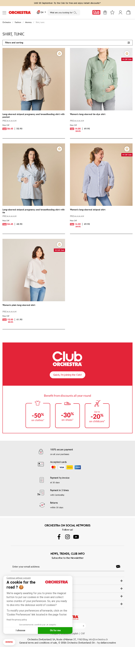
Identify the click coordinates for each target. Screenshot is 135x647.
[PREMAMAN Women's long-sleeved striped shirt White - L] (101, 174)
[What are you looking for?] (75, 12)
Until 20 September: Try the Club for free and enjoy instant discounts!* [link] (67, 3)
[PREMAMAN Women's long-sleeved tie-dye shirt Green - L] (101, 79)
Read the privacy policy (17, 620)
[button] (9, 642)
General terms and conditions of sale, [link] (38, 642)
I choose (20, 630)
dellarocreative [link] (108, 642)
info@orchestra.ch (98, 639)
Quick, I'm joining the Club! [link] (67, 374)
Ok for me (55, 630)
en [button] (42, 12)
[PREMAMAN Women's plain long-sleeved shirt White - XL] (33, 270)
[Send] (119, 566)
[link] (96, 12)
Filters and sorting (14, 42)
